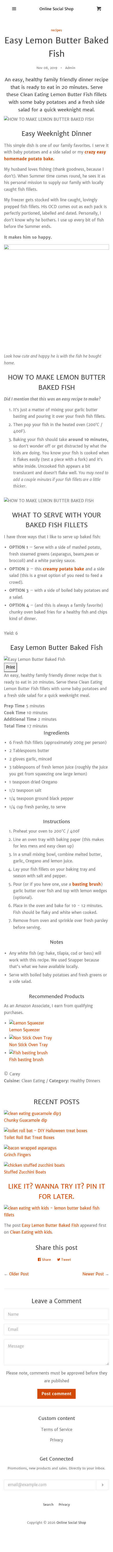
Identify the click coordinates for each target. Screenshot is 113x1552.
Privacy (64, 1505)
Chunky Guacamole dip (25, 1120)
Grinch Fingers (17, 1154)
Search (48, 1505)
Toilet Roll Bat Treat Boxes (29, 1137)
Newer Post (93, 1274)
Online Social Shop (71, 1523)
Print (10, 667)
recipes (56, 30)
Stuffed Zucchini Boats (25, 1172)
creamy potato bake (63, 568)
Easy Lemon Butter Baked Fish (50, 1225)
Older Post (19, 1274)
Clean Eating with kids (31, 1232)
